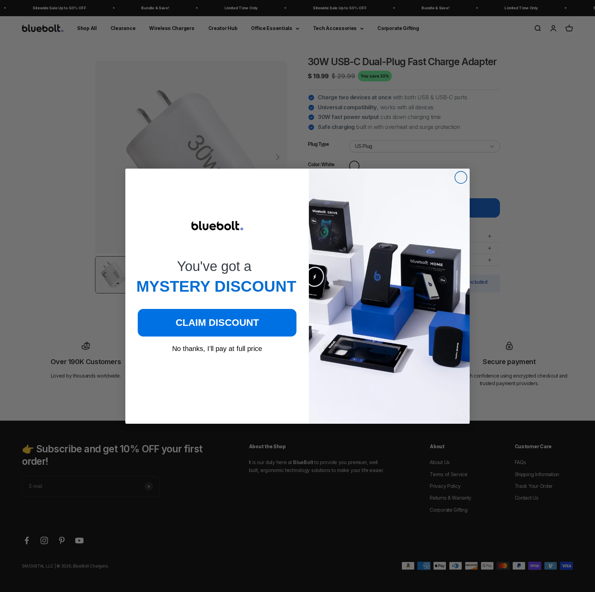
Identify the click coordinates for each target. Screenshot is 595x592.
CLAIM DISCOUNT (217, 322)
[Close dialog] (461, 177)
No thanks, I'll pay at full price (217, 348)
